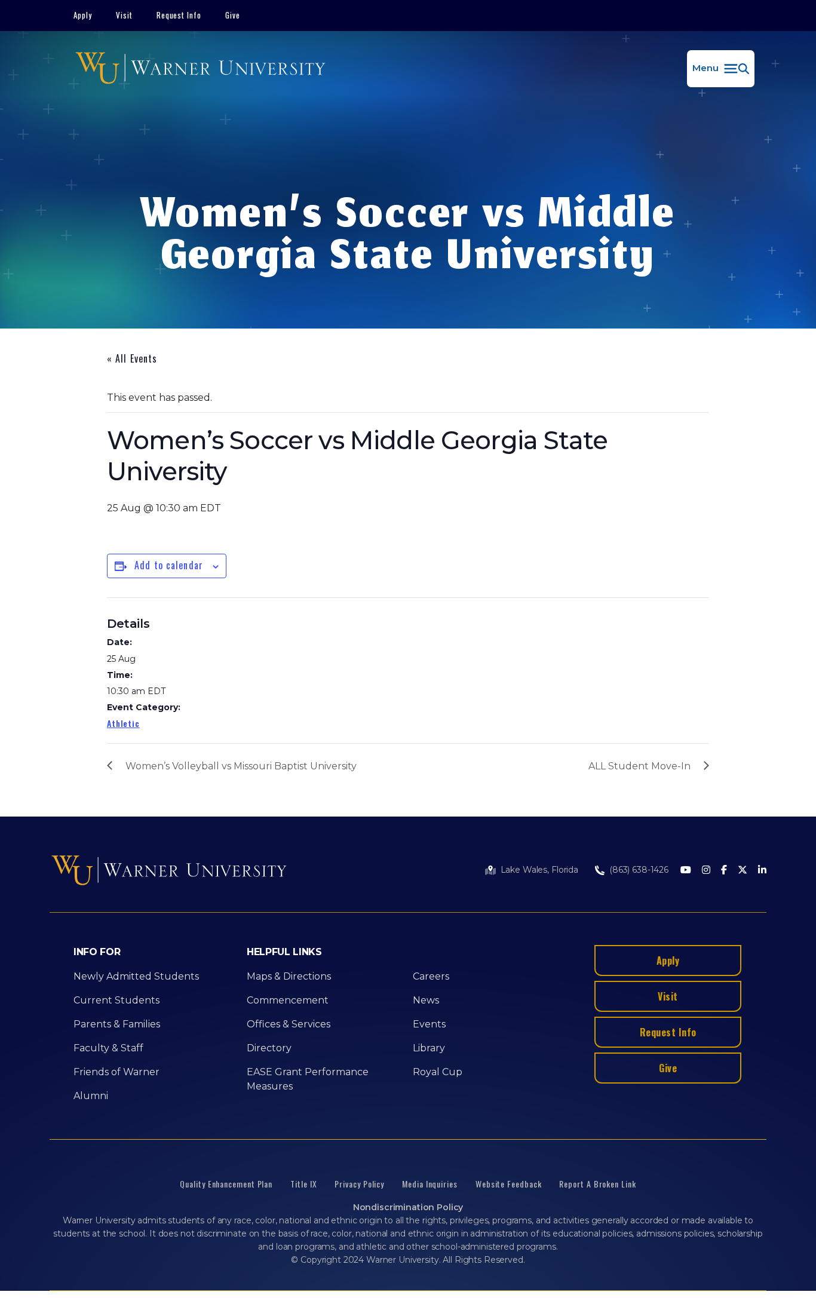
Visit (124, 15)
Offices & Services (288, 1024)
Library (429, 1048)
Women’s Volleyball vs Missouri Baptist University (241, 766)
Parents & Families (116, 1024)
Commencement (288, 1000)
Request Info (179, 15)
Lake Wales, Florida (539, 869)
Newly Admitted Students (136, 976)
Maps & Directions (289, 976)
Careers (431, 976)
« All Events (132, 358)
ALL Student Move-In (639, 766)
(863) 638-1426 (638, 869)
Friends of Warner (116, 1072)
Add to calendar (168, 565)
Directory (269, 1048)
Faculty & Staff (108, 1048)
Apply (82, 15)
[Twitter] (742, 870)
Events (429, 1024)
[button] (720, 68)
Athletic (123, 723)
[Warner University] (200, 68)
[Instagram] (706, 870)
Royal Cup (437, 1072)
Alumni (90, 1095)
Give (232, 15)
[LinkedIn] (762, 870)
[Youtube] (685, 870)
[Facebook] (724, 870)
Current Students (116, 1000)
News (426, 1000)
